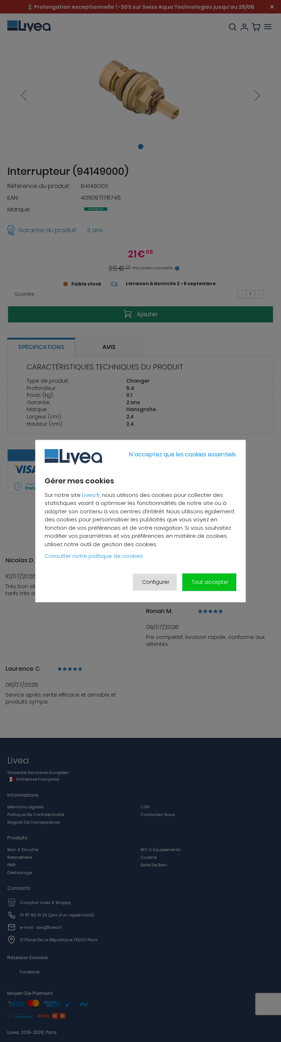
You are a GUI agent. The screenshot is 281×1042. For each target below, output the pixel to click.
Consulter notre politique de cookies (94, 556)
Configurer (155, 582)
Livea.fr (91, 495)
